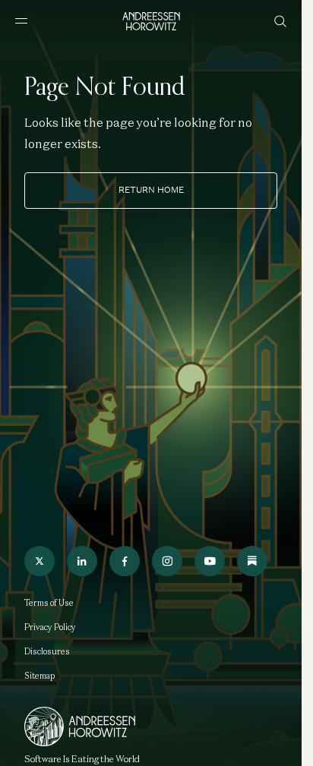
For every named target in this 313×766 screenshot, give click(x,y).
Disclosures (47, 651)
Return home (151, 189)
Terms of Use (49, 602)
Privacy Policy (50, 627)
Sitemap (39, 675)
